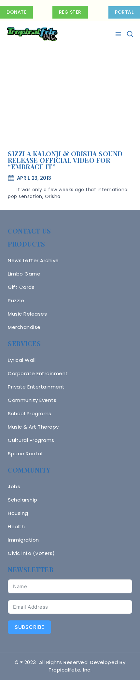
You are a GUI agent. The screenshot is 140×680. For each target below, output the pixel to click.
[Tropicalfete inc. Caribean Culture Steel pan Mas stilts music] (32, 34)
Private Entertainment (36, 386)
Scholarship (22, 499)
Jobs (14, 486)
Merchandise (24, 327)
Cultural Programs (31, 440)
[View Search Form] (129, 34)
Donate (16, 12)
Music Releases (27, 313)
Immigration (23, 539)
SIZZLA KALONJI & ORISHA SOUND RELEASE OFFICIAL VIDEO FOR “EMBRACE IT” (65, 160)
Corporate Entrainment (38, 373)
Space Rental (25, 453)
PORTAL (124, 12)
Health (16, 526)
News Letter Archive (33, 260)
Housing (18, 513)
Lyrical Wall (21, 360)
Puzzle (16, 300)
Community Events (32, 400)
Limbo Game (24, 273)
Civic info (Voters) (31, 553)
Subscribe (29, 627)
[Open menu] (119, 34)
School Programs (29, 413)
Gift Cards (21, 287)
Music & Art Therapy (33, 426)
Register (70, 12)
